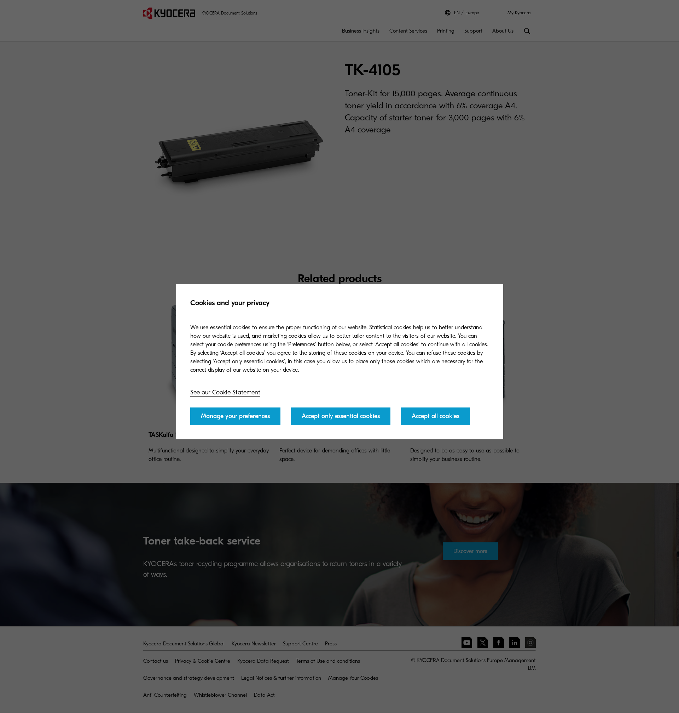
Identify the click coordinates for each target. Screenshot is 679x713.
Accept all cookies (435, 416)
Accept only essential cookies (341, 416)
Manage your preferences (235, 416)
